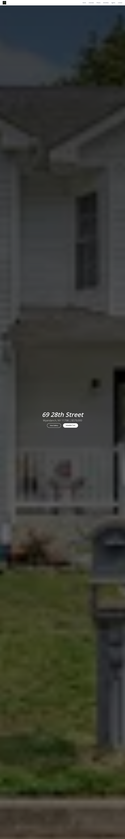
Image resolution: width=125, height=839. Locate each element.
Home (84, 2)
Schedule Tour (70, 425)
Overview (91, 2)
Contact (120, 2)
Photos (99, 2)
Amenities (106, 2)
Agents (113, 2)
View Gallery (54, 425)
